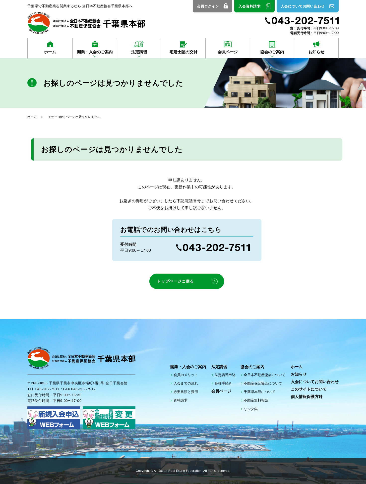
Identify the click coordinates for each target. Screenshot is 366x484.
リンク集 (251, 409)
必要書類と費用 (186, 392)
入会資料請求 (249, 6)
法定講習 (139, 52)
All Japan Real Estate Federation (178, 471)
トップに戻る (348, 469)
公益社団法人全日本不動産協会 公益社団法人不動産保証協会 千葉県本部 (86, 23)
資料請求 (180, 400)
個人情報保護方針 (307, 396)
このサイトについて (309, 389)
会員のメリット (186, 375)
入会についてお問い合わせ (303, 6)
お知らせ (316, 52)
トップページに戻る (175, 281)
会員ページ (228, 52)
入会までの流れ (186, 383)
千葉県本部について (259, 392)
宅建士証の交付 (183, 52)
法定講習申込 (225, 375)
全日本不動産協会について (265, 375)
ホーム (50, 52)
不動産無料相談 (256, 400)
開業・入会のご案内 (95, 52)
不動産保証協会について (263, 383)
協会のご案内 (272, 52)
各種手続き (223, 383)
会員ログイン (208, 6)
